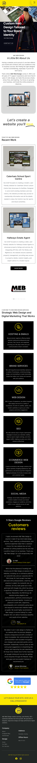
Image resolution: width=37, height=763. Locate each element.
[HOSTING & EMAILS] (18, 326)
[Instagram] (21, 759)
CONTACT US (8, 43)
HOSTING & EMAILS (18, 334)
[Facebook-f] (16, 759)
